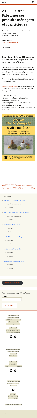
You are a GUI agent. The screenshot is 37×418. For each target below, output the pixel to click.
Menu (4, 2)
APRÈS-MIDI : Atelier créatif (23, 188)
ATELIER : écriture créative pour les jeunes (16, 212)
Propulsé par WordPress (9, 414)
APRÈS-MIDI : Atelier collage (12, 225)
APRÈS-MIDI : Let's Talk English (12, 249)
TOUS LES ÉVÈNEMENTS (12, 283)
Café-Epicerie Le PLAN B (10, 43)
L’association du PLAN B (10, 86)
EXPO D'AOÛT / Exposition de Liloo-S (14, 200)
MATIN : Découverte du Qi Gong (13, 237)
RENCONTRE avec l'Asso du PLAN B (14, 261)
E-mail (5, 296)
